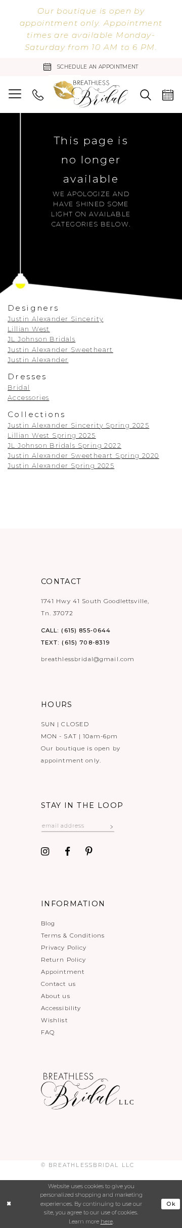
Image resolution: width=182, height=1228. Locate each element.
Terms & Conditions (73, 935)
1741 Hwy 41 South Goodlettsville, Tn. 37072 (95, 607)
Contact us (58, 983)
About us (55, 996)
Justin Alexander (38, 360)
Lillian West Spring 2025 (52, 435)
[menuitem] (15, 94)
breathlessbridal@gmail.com (88, 659)
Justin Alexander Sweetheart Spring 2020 (83, 455)
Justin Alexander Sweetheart (60, 350)
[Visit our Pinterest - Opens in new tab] (89, 852)
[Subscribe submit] (112, 826)
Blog (48, 923)
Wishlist (54, 1020)
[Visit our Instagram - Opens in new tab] (45, 852)
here (107, 1221)
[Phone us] (38, 94)
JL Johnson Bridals (41, 339)
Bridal (19, 387)
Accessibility (61, 1008)
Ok (171, 1204)
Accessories (28, 397)
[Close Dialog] (9, 1204)
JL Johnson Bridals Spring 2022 (64, 445)
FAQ (48, 1032)
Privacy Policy (64, 947)
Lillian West (29, 329)
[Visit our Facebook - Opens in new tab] (67, 852)
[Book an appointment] (168, 94)
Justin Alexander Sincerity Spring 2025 (78, 425)
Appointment (63, 971)
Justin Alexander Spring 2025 (61, 466)
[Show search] (145, 94)
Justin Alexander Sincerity (55, 319)
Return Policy (63, 959)
